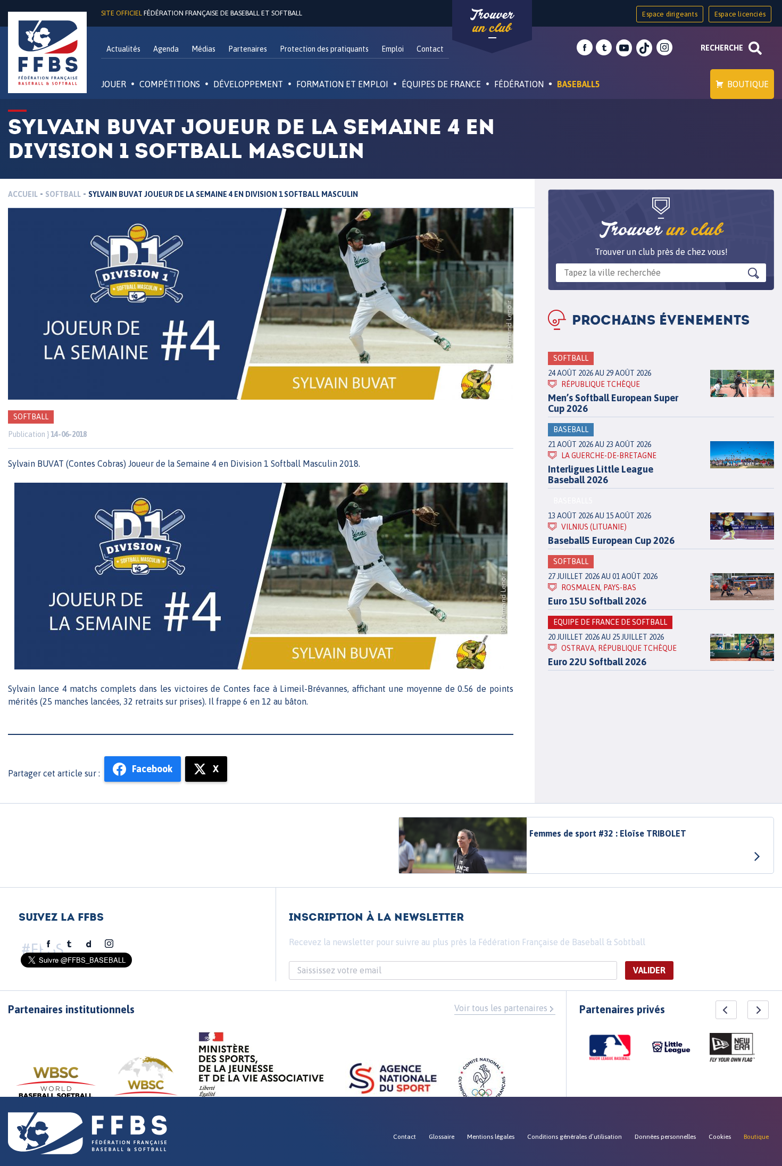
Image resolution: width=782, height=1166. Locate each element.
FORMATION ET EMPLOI (342, 84)
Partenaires (247, 49)
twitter (604, 47)
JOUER (113, 84)
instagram (664, 47)
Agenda (166, 49)
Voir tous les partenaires (500, 1008)
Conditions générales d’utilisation (574, 1136)
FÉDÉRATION (519, 84)
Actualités (123, 49)
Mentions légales (490, 1136)
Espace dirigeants (669, 14)
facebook (585, 47)
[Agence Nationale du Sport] (392, 1080)
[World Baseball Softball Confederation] (56, 1087)
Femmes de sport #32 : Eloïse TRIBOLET (607, 833)
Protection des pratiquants (324, 49)
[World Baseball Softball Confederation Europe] (146, 1082)
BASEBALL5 (578, 84)
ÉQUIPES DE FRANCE (441, 84)
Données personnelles (665, 1136)
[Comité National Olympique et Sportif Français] (482, 1083)
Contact (430, 49)
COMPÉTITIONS (169, 84)
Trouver (492, 21)
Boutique (748, 84)
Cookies (720, 1136)
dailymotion (89, 944)
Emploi (392, 49)
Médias (203, 49)
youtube (624, 47)
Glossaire (441, 1136)
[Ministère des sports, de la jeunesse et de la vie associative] (261, 1068)
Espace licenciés (740, 14)
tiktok (644, 47)
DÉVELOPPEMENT (248, 84)
